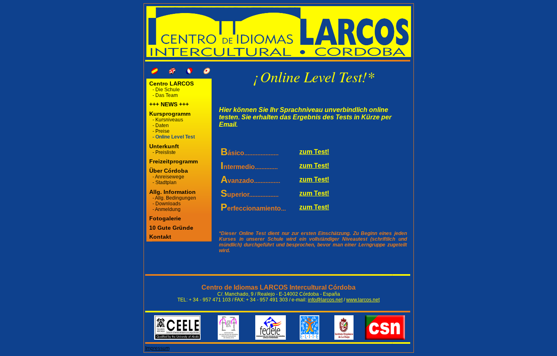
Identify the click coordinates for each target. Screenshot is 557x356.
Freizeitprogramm (173, 161)
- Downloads (167, 204)
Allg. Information (172, 192)
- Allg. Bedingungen (174, 198)
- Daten (161, 125)
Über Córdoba (168, 170)
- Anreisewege (168, 177)
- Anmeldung (167, 209)
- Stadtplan (165, 182)
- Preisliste (164, 152)
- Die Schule (166, 89)
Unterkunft (164, 146)
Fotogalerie (165, 218)
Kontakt (160, 236)
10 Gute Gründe (171, 227)
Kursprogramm (169, 113)
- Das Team (165, 95)
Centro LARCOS (171, 83)
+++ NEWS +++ (169, 104)
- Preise (161, 131)
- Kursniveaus (168, 120)
